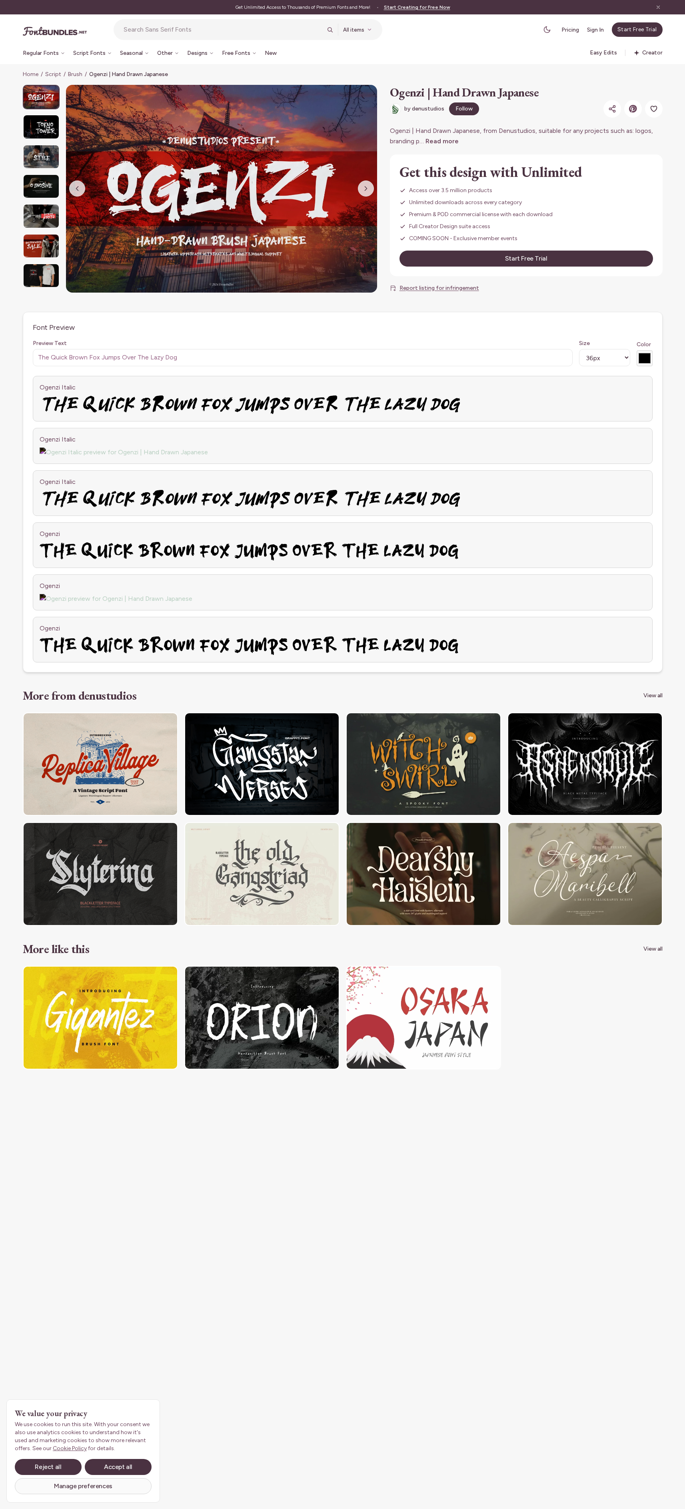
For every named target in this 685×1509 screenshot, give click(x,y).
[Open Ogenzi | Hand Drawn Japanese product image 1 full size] (221, 189)
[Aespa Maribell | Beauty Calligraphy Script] (585, 874)
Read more (442, 141)
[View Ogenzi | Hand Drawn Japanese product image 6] (41, 246)
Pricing (570, 29)
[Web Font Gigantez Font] (100, 1018)
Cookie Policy (70, 1448)
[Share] (612, 109)
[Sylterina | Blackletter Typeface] (100, 874)
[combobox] (223, 29)
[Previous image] (77, 189)
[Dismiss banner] (658, 7)
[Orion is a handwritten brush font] (262, 1018)
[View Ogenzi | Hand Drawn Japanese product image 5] (41, 216)
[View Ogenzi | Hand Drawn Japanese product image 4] (41, 186)
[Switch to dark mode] (547, 29)
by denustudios (424, 108)
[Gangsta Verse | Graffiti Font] (262, 764)
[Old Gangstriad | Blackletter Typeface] (262, 874)
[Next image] (366, 189)
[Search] (330, 29)
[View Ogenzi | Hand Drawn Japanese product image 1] (41, 97)
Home (30, 74)
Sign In (595, 29)
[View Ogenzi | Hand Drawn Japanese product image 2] (41, 126)
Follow (464, 108)
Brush (75, 74)
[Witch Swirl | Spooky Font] (423, 764)
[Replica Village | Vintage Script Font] (100, 764)
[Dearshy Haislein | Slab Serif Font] (423, 874)
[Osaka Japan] (423, 1018)
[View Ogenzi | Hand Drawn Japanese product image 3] (41, 156)
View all (653, 695)
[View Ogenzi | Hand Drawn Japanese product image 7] (41, 275)
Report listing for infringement (439, 288)
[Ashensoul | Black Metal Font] (585, 764)
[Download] (150, 723)
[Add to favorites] (654, 109)
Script (53, 74)
